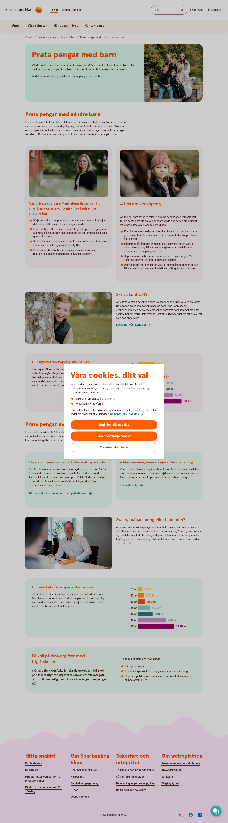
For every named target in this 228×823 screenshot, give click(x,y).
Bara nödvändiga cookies (114, 436)
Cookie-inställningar (114, 447)
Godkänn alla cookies (114, 425)
